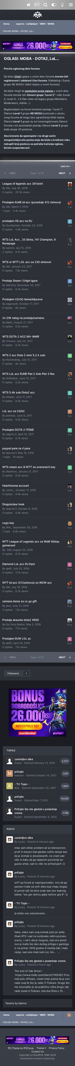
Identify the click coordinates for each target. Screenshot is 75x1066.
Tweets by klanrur (16, 1003)
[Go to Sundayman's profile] (70, 221)
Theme (41, 1048)
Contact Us (38, 1051)
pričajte (19, 771)
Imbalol (10, 396)
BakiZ (9, 322)
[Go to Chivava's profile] (70, 337)
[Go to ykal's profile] (70, 602)
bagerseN (12, 303)
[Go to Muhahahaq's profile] (70, 356)
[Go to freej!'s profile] (70, 523)
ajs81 (9, 568)
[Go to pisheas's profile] (70, 412)
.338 (8, 549)
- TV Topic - (21, 784)
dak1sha (11, 285)
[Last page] (70, 173)
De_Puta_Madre (15, 624)
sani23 (10, 247)
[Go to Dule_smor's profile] (70, 240)
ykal (8, 605)
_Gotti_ (10, 490)
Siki (8, 188)
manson (19, 775)
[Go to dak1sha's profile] (70, 281)
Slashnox (11, 471)
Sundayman (13, 225)
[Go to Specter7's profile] (70, 449)
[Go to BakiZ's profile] (70, 318)
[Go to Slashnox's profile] (70, 467)
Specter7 (11, 452)
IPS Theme (14, 1048)
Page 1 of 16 (37, 173)
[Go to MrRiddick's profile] (70, 374)
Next (62, 173)
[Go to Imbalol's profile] (70, 393)
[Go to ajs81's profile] (70, 564)
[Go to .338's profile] (70, 542)
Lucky (21, 841)
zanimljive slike (23, 759)
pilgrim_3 (11, 434)
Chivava (10, 341)
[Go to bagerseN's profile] (70, 300)
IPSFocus (28, 1048)
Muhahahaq (13, 359)
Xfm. (8, 527)
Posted (40, 841)
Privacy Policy (56, 1048)
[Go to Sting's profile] (70, 184)
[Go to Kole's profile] (9, 786)
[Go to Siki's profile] (70, 203)
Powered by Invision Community (37, 1058)
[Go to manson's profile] (9, 773)
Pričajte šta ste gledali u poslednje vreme (40, 960)
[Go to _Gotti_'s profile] (70, 486)
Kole (16, 787)
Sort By (65, 166)
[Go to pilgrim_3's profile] (70, 430)
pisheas (10, 415)
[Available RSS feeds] (69, 1015)
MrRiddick (12, 378)
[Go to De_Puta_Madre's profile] (70, 620)
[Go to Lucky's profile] (9, 839)
